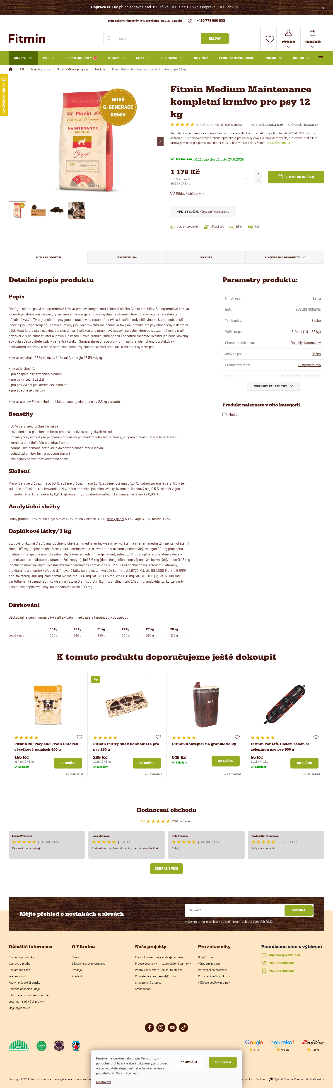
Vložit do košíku (299, 177)
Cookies (260, 1079)
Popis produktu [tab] (48, 257)
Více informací (127, 1073)
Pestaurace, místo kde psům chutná (159, 970)
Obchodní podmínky (21, 957)
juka (114, 494)
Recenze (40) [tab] (127, 257)
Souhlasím (223, 1062)
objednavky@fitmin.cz (284, 955)
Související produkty (282, 257)
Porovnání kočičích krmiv (214, 976)
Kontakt (77, 976)
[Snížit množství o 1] (258, 180)
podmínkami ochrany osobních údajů (249, 921)
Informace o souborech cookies (29, 995)
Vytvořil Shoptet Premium (289, 1079)
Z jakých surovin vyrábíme (88, 963)
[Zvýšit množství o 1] (258, 174)
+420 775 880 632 (281, 963)
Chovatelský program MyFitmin (155, 976)
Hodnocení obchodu (166, 810)
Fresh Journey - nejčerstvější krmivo (159, 957)
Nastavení (103, 1082)
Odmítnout (189, 1062)
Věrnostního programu (214, 211)
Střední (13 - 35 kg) (306, 331)
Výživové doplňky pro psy (214, 982)
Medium (234, 414)
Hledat (215, 38)
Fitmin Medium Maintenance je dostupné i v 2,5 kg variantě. (76, 401)
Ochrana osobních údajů (24, 989)
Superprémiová (309, 365)
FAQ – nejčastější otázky (24, 982)
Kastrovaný (312, 343)
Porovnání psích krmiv (212, 970)
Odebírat (298, 910)
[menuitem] (23, 58)
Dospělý (297, 343)
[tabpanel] (48, 724)
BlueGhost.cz (316, 1079)
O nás (75, 957)
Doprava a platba (19, 963)
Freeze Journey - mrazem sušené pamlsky (163, 963)
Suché (316, 320)
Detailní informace (279, 142)
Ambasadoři (143, 989)
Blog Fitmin (205, 957)
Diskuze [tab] (206, 257)
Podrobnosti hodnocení (229, 124)
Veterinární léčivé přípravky (26, 1001)
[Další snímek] (160, 141)
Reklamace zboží (20, 970)
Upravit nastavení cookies (89, 1079)
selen (173, 559)
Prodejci (77, 970)
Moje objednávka (19, 1008)
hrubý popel (115, 519)
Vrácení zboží (17, 976)
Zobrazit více (166, 868)
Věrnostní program (210, 963)
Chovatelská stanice (148, 982)
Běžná (316, 354)
